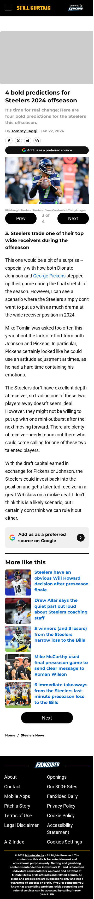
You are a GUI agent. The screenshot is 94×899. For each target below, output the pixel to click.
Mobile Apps (17, 796)
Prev (21, 218)
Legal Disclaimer (21, 825)
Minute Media (34, 855)
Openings (57, 777)
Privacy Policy (61, 806)
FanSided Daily (62, 796)
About (10, 777)
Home (10, 735)
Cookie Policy (61, 815)
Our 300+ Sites (62, 786)
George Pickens (49, 275)
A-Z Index (14, 842)
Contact (12, 786)
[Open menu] (8, 8)
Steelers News (32, 735)
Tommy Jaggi (24, 131)
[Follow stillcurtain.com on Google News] (81, 538)
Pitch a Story (17, 806)
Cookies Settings (64, 842)
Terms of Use (18, 815)
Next (73, 218)
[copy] (37, 140)
